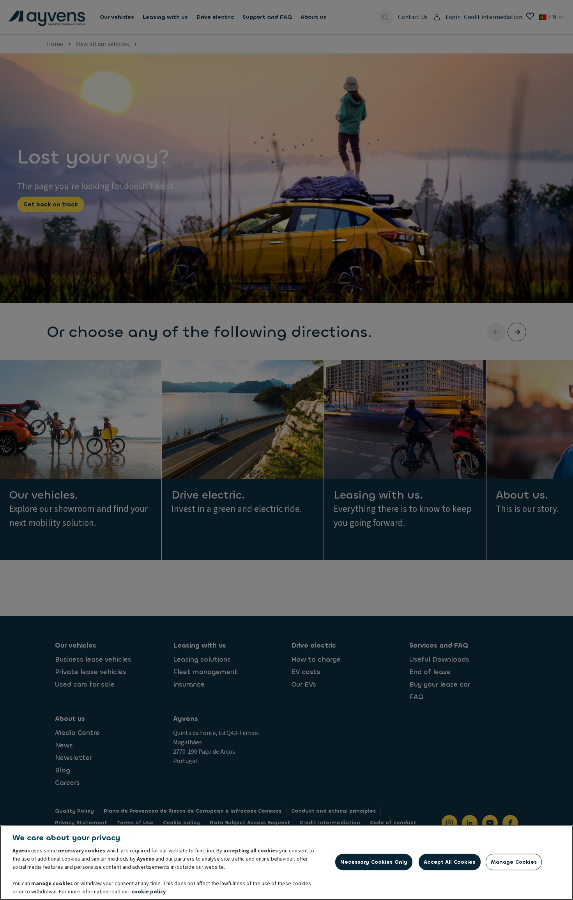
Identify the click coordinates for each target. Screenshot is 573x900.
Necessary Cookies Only (373, 862)
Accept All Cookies (449, 862)
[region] (286, 862)
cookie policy (148, 892)
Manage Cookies (514, 862)
